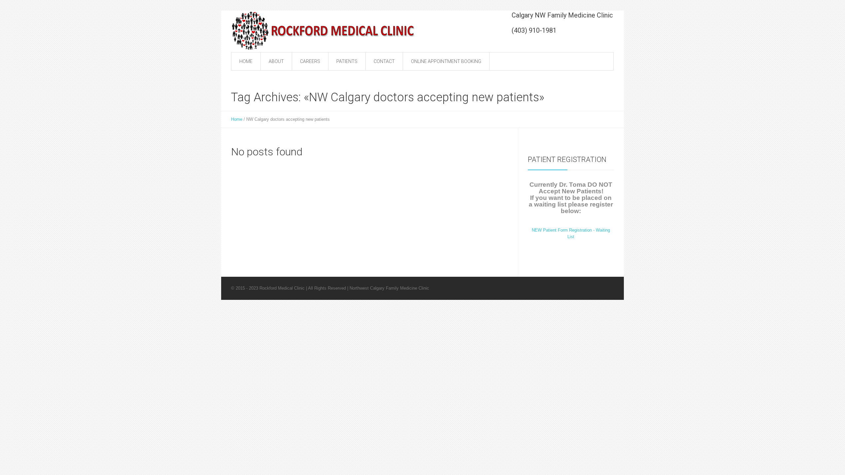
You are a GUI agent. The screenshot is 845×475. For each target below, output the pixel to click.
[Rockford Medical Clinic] (323, 30)
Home (236, 119)
